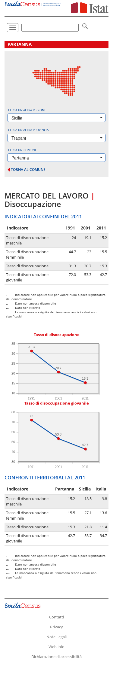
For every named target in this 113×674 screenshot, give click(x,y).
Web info (56, 646)
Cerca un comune (22, 150)
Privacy (56, 627)
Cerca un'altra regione (27, 110)
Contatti (56, 617)
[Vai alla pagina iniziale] (33, 3)
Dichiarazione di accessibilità (56, 656)
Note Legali (56, 636)
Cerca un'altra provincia (28, 130)
